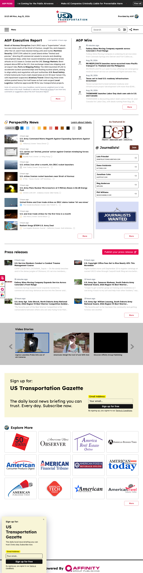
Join (134, 147)
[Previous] (10, 346)
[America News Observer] (54, 442)
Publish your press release (118, 252)
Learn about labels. (81, 122)
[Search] (119, 29)
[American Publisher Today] (20, 488)
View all (137, 3)
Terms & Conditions (124, 410)
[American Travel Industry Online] (122, 488)
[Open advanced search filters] (124, 29)
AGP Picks (7, 3)
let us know (49, 89)
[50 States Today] (20, 442)
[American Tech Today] (54, 488)
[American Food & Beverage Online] (88, 465)
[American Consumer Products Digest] (20, 465)
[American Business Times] (122, 442)
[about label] (21, 143)
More (58, 99)
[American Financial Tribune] (54, 465)
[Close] (44, 519)
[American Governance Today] (122, 465)
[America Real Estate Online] (88, 442)
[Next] (132, 346)
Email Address (97, 396)
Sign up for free (110, 406)
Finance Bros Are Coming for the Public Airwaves (28, 3)
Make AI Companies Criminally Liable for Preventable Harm (92, 3)
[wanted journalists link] (117, 133)
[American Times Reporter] (88, 488)
